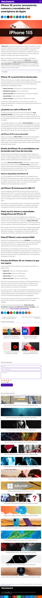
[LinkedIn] (20, 17)
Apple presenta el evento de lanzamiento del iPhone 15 (31, 317)
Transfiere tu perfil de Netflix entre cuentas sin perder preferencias (9, 317)
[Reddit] (29, 17)
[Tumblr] (17, 17)
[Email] (26, 17)
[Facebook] (2, 17)
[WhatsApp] (14, 17)
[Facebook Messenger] (5, 17)
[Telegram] (23, 17)
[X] (8, 17)
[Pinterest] (11, 17)
